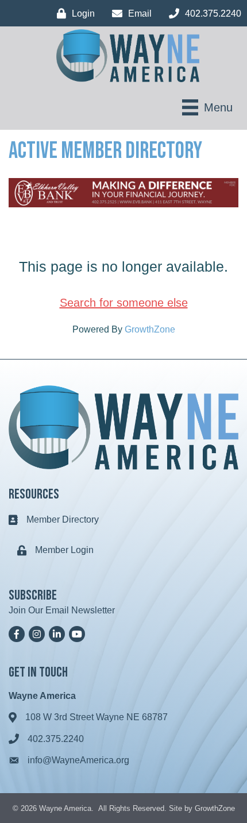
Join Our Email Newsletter (62, 610)
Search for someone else (124, 302)
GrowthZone (150, 329)
